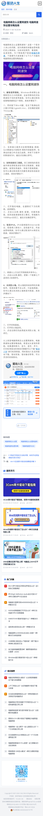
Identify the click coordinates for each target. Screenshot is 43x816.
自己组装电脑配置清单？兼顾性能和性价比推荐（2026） (22, 650)
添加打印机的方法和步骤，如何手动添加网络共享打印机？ (24, 456)
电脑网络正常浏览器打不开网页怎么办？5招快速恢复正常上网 (23, 703)
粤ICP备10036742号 (30, 804)
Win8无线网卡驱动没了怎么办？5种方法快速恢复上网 (20, 530)
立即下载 (20, 373)
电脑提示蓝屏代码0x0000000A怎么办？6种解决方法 (23, 603)
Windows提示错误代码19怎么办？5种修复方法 (22, 658)
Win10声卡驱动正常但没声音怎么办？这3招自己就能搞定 (23, 587)
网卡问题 (9, 9)
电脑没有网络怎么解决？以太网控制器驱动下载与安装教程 (22, 678)
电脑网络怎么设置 (11, 441)
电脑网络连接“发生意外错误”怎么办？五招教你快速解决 (23, 711)
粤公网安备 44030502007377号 (23, 810)
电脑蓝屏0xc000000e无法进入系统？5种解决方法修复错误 (22, 634)
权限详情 (37, 799)
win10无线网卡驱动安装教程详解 (22, 461)
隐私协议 (29, 799)
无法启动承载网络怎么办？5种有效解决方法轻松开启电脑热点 (23, 695)
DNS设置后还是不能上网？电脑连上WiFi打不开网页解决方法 (20, 562)
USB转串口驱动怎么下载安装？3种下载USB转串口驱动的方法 (23, 642)
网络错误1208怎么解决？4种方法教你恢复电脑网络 (23, 752)
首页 (2, 9)
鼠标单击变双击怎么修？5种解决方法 (21, 627)
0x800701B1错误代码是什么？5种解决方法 (23, 620)
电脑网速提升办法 (28, 446)
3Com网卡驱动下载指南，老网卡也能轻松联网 (21, 499)
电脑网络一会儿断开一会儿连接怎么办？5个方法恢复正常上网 (23, 728)
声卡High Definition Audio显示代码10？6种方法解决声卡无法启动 (23, 595)
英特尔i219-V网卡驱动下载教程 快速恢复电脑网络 (23, 719)
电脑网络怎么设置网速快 (29, 441)
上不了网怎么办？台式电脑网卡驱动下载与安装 (22, 687)
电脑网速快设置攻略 (11, 446)
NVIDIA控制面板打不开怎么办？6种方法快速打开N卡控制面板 (22, 611)
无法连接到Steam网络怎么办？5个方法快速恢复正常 (23, 736)
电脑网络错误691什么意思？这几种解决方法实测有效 (23, 744)
